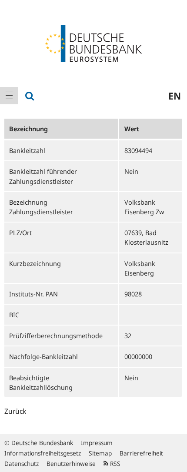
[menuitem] (9, 95)
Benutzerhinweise (71, 463)
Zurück (15, 411)
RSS (114, 463)
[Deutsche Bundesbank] (93, 42)
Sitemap (100, 453)
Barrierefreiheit (141, 453)
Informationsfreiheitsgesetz (42, 453)
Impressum (97, 443)
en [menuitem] (174, 95)
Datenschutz (21, 463)
